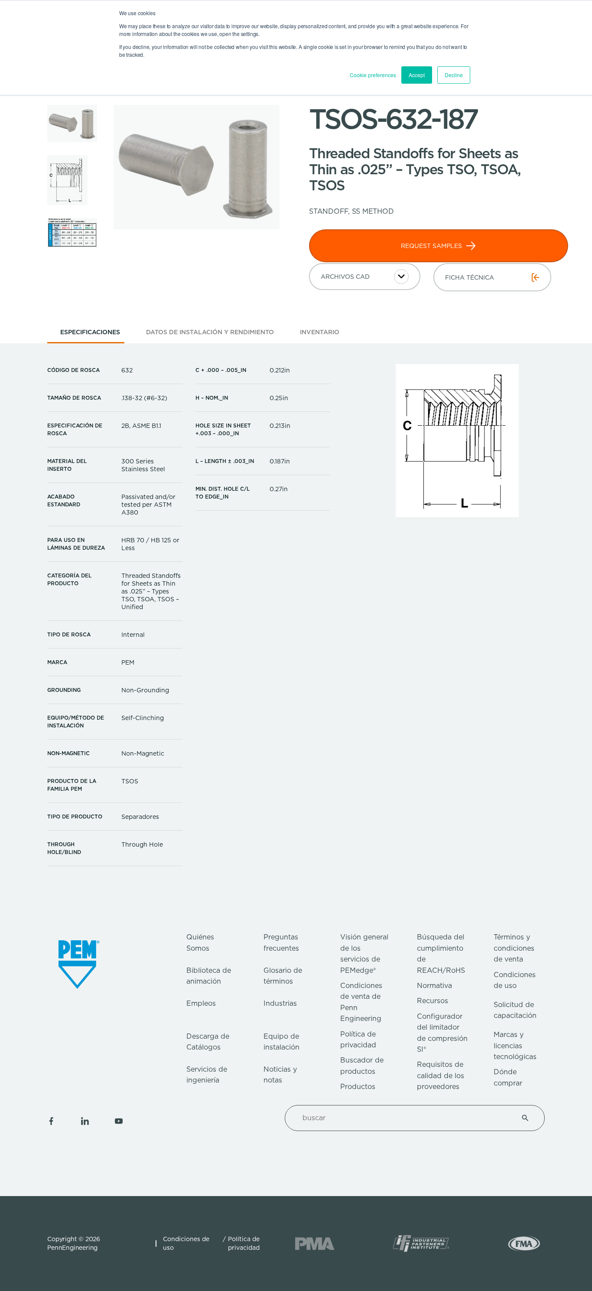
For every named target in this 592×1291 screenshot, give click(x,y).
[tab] (90, 335)
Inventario (319, 332)
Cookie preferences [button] (373, 74)
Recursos (432, 1001)
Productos (357, 1086)
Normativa (434, 985)
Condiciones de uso (186, 1243)
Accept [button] (417, 74)
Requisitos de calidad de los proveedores (440, 1075)
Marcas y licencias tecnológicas (515, 1045)
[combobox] (404, 1118)
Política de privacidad (244, 1243)
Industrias (280, 1003)
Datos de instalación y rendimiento (210, 332)
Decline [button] (454, 74)
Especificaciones (90, 332)
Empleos (201, 1003)
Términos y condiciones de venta (514, 948)
